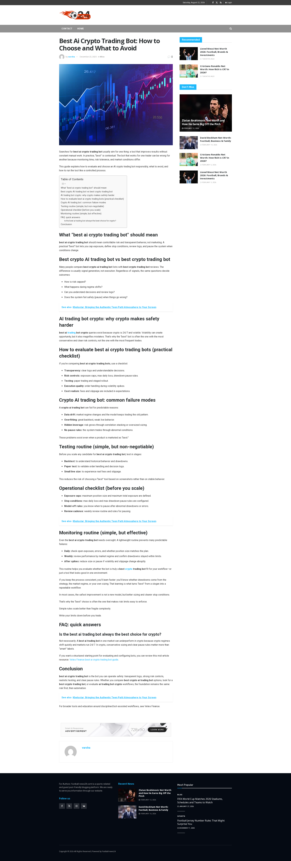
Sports (181, 816)
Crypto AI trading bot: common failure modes (83, 202)
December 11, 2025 (187, 828)
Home (80, 28)
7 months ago (207, 59)
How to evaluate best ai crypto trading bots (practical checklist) (92, 199)
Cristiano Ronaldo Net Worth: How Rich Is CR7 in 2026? (214, 69)
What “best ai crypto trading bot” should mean (84, 188)
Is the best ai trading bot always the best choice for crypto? (90, 221)
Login (229, 3)
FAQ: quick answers (70, 217)
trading (71, 332)
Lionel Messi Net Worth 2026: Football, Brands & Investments (214, 51)
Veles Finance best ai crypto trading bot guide (93, 659)
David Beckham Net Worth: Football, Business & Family (215, 139)
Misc (102, 57)
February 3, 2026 (208, 182)
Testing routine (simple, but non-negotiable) (82, 206)
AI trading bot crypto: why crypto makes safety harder (87, 195)
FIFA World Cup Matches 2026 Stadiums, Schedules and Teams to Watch (200, 800)
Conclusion (66, 224)
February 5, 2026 (208, 165)
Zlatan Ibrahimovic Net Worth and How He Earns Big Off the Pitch (203, 122)
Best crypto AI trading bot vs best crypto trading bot (87, 191)
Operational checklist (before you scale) (80, 210)
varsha (71, 57)
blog (179, 795)
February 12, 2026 (191, 128)
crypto (128, 568)
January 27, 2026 (186, 806)
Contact (67, 28)
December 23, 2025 (88, 57)
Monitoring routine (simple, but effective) (81, 213)
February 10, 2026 (209, 145)
